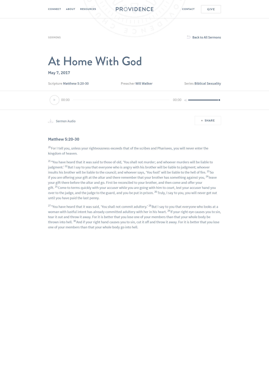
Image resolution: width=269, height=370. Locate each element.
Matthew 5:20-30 (76, 83)
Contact (188, 9)
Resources (88, 9)
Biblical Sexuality (207, 83)
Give (211, 9)
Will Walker (143, 83)
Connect (54, 9)
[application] (134, 100)
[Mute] (185, 100)
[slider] (203, 100)
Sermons (54, 37)
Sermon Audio (66, 121)
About (70, 9)
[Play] (54, 100)
